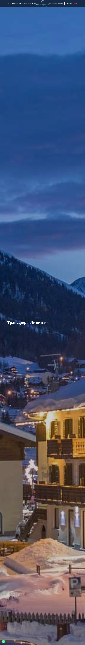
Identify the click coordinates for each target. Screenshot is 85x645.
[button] (3, 641)
